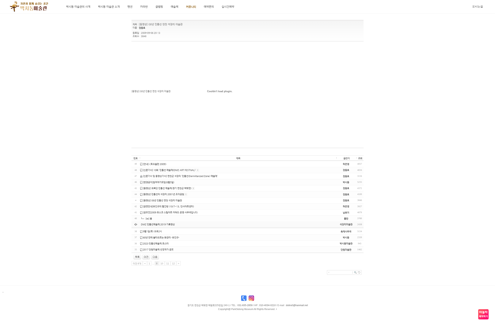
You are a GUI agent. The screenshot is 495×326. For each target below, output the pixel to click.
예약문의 (209, 6)
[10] (155, 256)
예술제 (174, 6)
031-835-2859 (245, 305)
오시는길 (477, 6)
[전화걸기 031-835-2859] (244, 299)
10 (161, 263)
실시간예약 (228, 6)
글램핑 (159, 6)
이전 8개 (137, 263)
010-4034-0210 (267, 305)
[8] (146, 256)
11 (167, 263)
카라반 (144, 6)
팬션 (129, 6)
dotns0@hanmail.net (297, 305)
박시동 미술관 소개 (109, 6)
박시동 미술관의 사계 (78, 6)
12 (173, 263)
